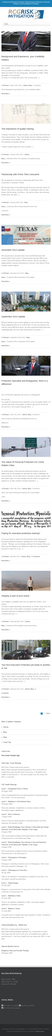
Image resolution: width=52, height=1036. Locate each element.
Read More (5, 93)
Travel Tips (7, 742)
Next (47, 713)
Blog (30, 85)
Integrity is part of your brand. (15, 596)
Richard (6, 85)
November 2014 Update (13, 250)
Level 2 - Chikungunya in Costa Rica (14, 870)
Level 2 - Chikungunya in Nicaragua (13, 857)
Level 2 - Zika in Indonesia (10, 814)
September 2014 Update (13, 316)
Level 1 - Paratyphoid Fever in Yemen (14, 789)
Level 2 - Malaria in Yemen (10, 908)
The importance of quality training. (17, 129)
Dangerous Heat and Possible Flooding (15, 951)
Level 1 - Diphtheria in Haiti (10, 896)
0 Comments (36, 556)
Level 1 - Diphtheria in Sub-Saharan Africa (16, 801)
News (3, 206)
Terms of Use (40, 1031)
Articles (25, 85)
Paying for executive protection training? (20, 533)
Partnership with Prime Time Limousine (20, 174)
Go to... (6, 24)
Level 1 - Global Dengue (9, 883)
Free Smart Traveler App (10, 755)
